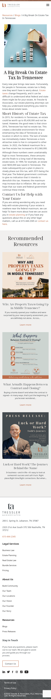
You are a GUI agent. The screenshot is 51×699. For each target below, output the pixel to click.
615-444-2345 (9, 536)
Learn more (25, 324)
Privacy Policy (10, 688)
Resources (7, 15)
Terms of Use (10, 682)
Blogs (17, 15)
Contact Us (10, 663)
